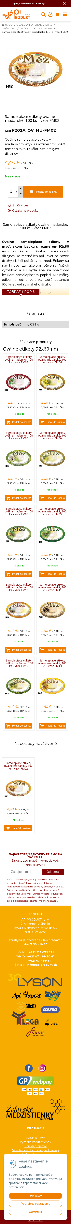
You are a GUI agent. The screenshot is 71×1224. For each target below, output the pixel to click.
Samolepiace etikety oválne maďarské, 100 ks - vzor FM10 (19, 587)
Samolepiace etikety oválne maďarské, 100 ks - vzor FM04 (52, 359)
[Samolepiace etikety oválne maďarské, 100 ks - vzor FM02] (35, 69)
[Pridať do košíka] (18, 422)
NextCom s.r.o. (35, 1220)
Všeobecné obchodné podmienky (35, 1150)
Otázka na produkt (24, 210)
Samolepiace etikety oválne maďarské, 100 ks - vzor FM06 (52, 435)
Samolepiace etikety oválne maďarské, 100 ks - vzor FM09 (52, 511)
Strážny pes (20, 205)
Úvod (9, 24)
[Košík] (57, 14)
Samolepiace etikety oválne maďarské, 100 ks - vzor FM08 (19, 511)
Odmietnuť (35, 1211)
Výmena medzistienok (35, 1142)
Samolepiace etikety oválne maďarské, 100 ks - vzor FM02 (18, 766)
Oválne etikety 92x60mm (36, 28)
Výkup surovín (35, 1138)
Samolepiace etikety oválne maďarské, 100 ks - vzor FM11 (52, 587)
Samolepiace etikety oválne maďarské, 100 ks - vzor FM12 (19, 663)
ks (16, 191)
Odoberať (53, 871)
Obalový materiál (29, 24)
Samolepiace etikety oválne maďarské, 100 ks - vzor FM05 (19, 435)
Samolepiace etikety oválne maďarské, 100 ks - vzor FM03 (19, 359)
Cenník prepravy (35, 1146)
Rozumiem (35, 1195)
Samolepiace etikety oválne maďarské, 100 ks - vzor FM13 (52, 663)
